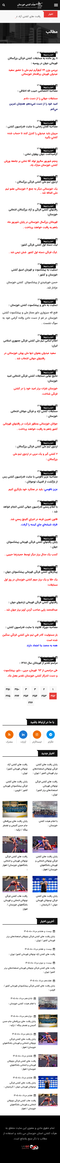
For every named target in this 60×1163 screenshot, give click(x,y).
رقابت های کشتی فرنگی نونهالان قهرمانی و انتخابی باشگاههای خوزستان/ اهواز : (15, 863)
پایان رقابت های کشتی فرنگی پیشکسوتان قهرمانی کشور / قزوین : (15, 786)
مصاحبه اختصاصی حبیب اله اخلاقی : (38, 91)
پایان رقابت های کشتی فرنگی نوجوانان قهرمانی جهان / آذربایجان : (47, 900)
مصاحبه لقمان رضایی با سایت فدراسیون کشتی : (32, 126)
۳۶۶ (30, 702)
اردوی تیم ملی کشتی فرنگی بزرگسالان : (36, 182)
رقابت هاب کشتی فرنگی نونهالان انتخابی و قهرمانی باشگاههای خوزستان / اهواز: (16, 902)
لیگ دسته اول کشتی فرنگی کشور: (39, 245)
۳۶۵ (8, 696)
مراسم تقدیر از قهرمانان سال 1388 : (39, 663)
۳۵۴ (34, 696)
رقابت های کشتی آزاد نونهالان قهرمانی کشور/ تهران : (17, 768)
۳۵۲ (53, 696)
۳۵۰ (17, 689)
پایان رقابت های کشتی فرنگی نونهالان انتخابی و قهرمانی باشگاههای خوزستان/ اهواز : (46, 863)
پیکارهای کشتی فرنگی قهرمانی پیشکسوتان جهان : (31, 572)
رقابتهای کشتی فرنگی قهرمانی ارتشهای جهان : (33, 602)
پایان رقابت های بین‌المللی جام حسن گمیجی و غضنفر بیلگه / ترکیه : (15, 825)
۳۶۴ (17, 696)
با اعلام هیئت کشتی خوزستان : (48, 823)
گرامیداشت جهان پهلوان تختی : (40, 154)
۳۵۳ (44, 696)
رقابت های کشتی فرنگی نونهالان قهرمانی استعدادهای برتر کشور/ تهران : (46, 788)
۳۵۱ (8, 689)
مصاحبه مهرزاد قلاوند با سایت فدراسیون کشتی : (32, 627)
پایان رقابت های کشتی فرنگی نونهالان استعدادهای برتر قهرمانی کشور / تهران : (45, 768)
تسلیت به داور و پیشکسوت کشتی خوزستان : (33, 305)
